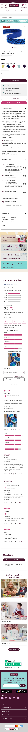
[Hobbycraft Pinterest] (14, 698)
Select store (8, 90)
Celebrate (13, 217)
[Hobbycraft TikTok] (18, 698)
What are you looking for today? (15, 10)
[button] (14, 37)
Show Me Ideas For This (15, 102)
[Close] (26, 1)
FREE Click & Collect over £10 (19, 14)
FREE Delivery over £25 (7, 14)
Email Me (22, 685)
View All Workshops (14, 649)
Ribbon (10, 17)
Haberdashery (4, 17)
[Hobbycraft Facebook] (2, 698)
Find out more (5, 198)
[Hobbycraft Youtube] (6, 698)
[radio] (3, 66)
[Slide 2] (14, 47)
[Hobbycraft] (14, 6)
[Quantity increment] (8, 76)
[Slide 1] (12, 47)
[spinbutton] (5, 76)
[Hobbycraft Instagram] (10, 698)
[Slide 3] (16, 47)
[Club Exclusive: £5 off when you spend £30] (14, 21)
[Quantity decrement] (2, 76)
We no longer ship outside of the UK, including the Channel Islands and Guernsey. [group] (13, 2)
